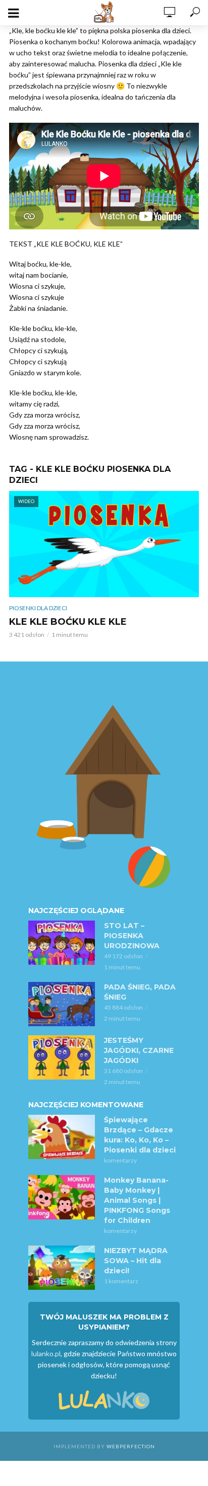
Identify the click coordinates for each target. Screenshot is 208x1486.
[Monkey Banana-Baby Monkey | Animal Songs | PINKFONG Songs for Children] (61, 1197)
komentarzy (120, 1160)
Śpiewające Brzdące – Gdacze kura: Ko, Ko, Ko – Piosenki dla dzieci (140, 1134)
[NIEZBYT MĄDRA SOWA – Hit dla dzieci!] (61, 1268)
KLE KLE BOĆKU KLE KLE (68, 621)
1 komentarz (121, 1281)
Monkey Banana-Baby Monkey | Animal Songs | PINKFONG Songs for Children (137, 1200)
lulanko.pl (46, 1353)
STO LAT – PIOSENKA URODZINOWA (132, 935)
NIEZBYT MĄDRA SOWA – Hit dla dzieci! (136, 1260)
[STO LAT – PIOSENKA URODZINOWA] (61, 943)
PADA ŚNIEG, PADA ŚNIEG (140, 992)
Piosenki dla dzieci (38, 608)
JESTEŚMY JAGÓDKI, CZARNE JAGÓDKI (139, 1050)
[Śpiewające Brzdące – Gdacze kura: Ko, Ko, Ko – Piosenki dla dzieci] (61, 1137)
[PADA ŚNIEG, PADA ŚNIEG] (61, 1004)
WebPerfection (131, 1446)
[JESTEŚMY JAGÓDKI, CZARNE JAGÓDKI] (61, 1057)
